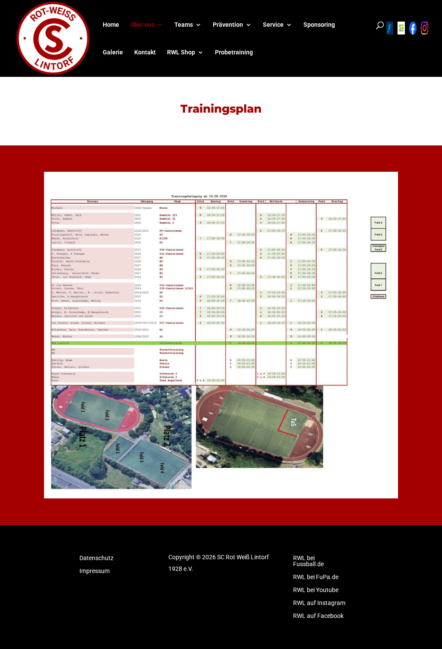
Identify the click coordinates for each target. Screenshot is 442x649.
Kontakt (145, 52)
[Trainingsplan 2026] (221, 496)
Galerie (113, 52)
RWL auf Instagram (319, 603)
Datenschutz (96, 558)
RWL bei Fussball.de (308, 561)
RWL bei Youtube (315, 590)
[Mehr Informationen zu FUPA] (390, 28)
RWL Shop (181, 52)
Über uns (142, 25)
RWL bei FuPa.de (315, 577)
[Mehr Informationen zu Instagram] (424, 28)
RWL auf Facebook (318, 616)
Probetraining (234, 52)
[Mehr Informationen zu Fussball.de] (401, 28)
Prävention (228, 25)
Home (111, 25)
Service (273, 25)
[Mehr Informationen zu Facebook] (413, 28)
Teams (183, 25)
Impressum (94, 571)
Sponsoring (319, 25)
